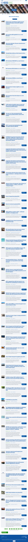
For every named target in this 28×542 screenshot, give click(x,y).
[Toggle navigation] (26, 2)
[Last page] (24, 528)
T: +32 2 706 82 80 (24, 536)
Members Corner (8, 37)
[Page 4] (23, 528)
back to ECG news (4, 532)
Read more (23, 49)
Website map (2, 536)
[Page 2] (3, 528)
